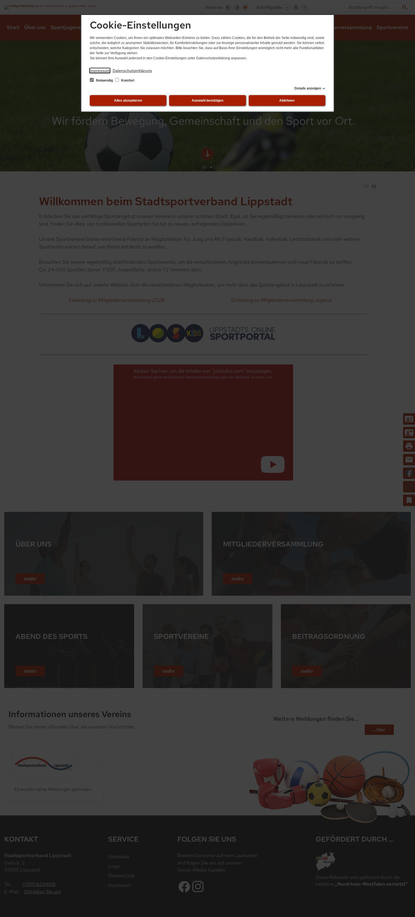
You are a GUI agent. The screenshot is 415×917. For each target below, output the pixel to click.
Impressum (100, 70)
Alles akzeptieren (128, 100)
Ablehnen (286, 100)
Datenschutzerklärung (132, 70)
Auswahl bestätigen (207, 100)
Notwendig (104, 80)
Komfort (127, 80)
